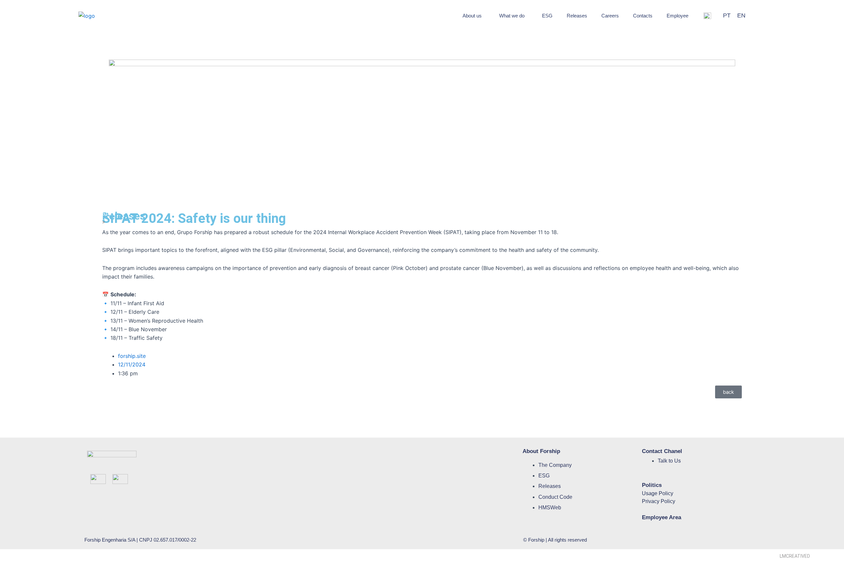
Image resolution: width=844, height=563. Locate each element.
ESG (547, 15)
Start (108, 213)
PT (727, 15)
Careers (610, 15)
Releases (577, 15)
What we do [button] (512, 15)
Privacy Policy (658, 501)
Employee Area (661, 517)
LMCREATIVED (795, 556)
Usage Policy (657, 493)
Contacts (642, 15)
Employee (677, 15)
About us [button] (472, 15)
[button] (473, 15)
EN (741, 15)
